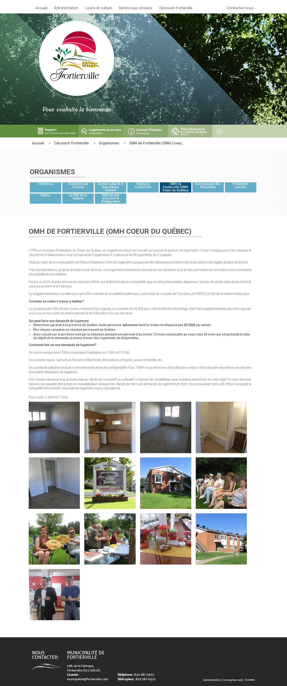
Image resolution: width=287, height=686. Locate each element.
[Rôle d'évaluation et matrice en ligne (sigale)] (190, 131)
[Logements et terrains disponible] (101, 131)
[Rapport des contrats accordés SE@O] (56, 131)
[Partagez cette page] (218, 131)
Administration (212, 680)
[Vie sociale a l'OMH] (54, 539)
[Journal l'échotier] (145, 131)
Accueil (41, 8)
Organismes (109, 143)
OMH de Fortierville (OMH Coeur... (156, 143)
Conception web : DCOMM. (239, 680)
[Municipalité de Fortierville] (76, 58)
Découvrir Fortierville (71, 143)
